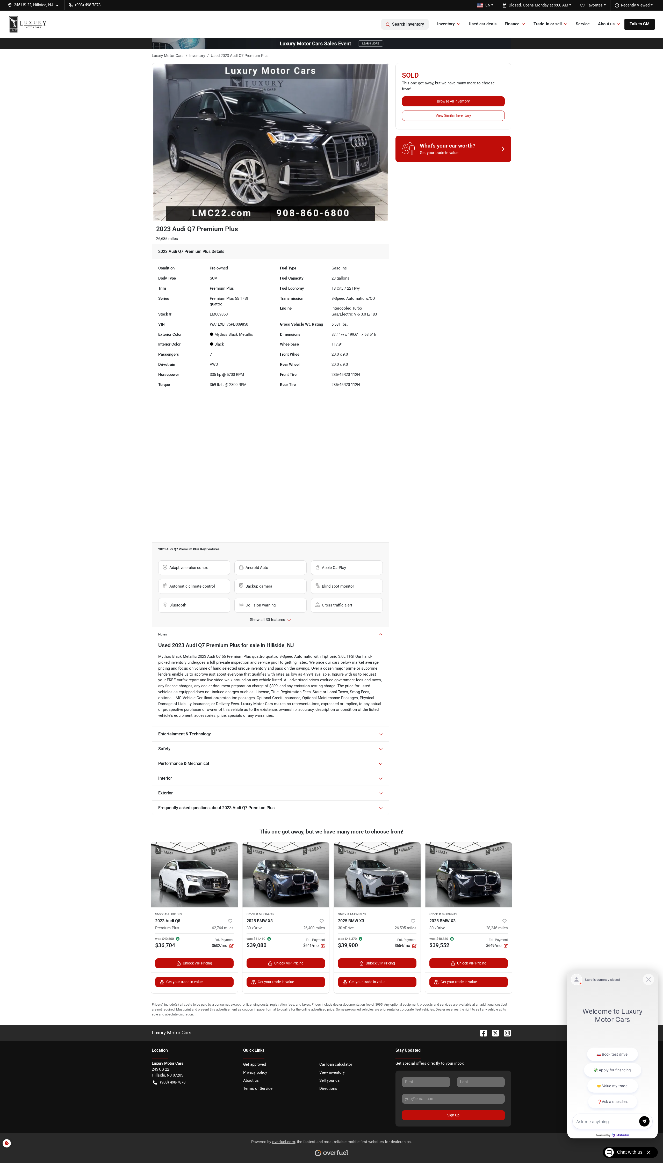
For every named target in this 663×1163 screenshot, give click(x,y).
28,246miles (497, 928)
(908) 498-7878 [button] (87, 5)
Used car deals (482, 23)
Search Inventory (408, 24)
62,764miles (223, 928)
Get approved (254, 1064)
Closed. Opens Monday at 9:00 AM (538, 5)
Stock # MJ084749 (260, 914)
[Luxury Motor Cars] (27, 24)
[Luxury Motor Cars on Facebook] (481, 1033)
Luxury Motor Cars (168, 55)
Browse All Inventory (453, 101)
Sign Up (453, 1115)
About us (251, 1080)
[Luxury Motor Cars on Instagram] (505, 1033)
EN (488, 5)
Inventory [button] (446, 23)
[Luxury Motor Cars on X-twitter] (493, 1033)
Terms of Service (257, 1088)
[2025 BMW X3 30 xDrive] (285, 874)
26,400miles (314, 928)
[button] (35, 5)
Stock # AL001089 (168, 914)
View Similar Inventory (453, 115)
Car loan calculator (335, 1064)
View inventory (332, 1072)
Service (583, 23)
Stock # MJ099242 (443, 914)
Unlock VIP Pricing (197, 963)
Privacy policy (255, 1072)
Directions (328, 1088)
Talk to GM (640, 23)
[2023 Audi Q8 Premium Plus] (194, 874)
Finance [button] (512, 23)
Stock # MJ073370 (352, 914)
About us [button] (606, 23)
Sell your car (330, 1080)
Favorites (595, 5)
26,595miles (405, 928)
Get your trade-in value (184, 982)
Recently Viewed (635, 5)
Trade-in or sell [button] (548, 23)
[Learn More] (331, 43)
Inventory (197, 55)
